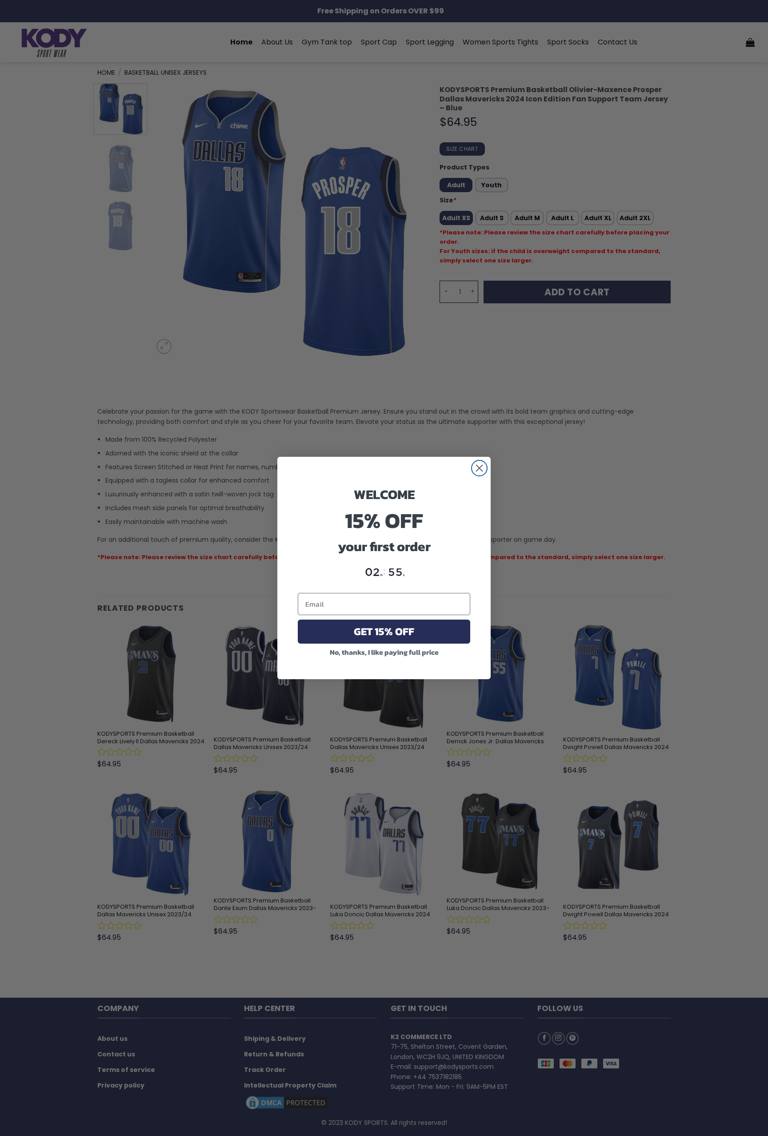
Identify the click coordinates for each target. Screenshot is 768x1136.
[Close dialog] (479, 468)
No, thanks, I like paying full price (384, 652)
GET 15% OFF (384, 631)
